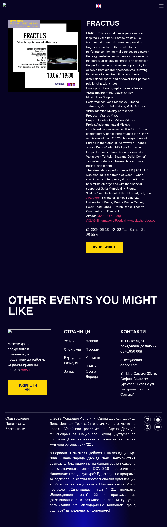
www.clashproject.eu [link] (141, 220)
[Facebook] (158, 419)
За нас (69, 371)
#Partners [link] (93, 197)
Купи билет (104, 247)
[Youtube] (158, 427)
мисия (26, 370)
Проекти (92, 349)
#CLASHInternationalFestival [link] (106, 220)
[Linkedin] (147, 419)
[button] (161, 5)
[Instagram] (147, 427)
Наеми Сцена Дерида (92, 371)
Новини (92, 341)
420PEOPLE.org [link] (109, 216)
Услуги (69, 341)
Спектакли (72, 349)
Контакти (93, 358)
